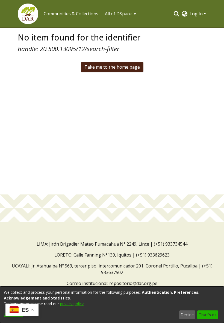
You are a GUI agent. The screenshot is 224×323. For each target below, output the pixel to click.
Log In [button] (197, 14)
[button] (28, 14)
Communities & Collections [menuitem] (71, 14)
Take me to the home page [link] (112, 67)
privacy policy (72, 303)
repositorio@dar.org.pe (133, 283)
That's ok (208, 314)
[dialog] (112, 305)
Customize (13, 314)
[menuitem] (120, 13)
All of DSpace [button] (118, 14)
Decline (187, 314)
